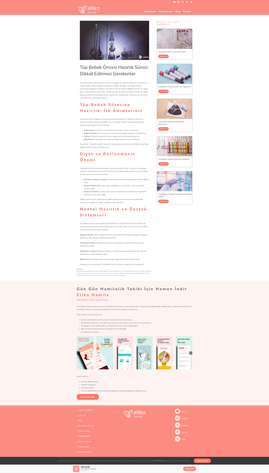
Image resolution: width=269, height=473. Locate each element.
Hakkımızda (82, 415)
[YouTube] (177, 411)
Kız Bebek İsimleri (85, 452)
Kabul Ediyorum (202, 461)
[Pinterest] (177, 432)
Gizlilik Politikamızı (158, 461)
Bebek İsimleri (83, 447)
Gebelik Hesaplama (85, 410)
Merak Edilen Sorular (86, 426)
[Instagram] (177, 418)
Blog (80, 420)
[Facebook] (177, 425)
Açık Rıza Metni (84, 431)
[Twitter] (177, 439)
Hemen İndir (189, 469)
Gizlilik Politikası (84, 436)
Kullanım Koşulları (85, 441)
